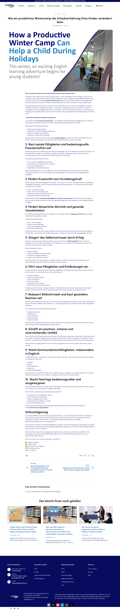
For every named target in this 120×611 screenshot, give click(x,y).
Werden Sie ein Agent (53, 6)
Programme (31, 6)
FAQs (35, 569)
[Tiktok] (71, 605)
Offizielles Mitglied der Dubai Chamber (74, 1)
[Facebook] (85, 455)
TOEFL (63, 572)
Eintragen (88, 6)
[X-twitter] (53, 605)
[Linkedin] (62, 605)
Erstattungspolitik (39, 578)
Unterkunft (78, 6)
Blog (64, 14)
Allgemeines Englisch (67, 578)
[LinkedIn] (92, 455)
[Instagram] (67, 605)
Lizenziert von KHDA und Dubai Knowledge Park (48, 1)
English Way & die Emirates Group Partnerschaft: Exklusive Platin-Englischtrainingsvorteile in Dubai (23, 529)
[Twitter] (88, 455)
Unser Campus (92, 569)
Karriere (41, 6)
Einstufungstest (67, 6)
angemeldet (34, 491)
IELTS (62, 569)
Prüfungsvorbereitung (67, 582)
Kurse (62, 585)
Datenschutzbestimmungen (42, 575)
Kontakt (36, 572)
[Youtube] (58, 605)
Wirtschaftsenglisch (66, 575)
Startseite (21, 6)
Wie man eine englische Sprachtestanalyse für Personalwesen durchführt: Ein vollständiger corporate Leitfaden (59, 530)
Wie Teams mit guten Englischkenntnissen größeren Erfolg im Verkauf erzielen (93, 529)
